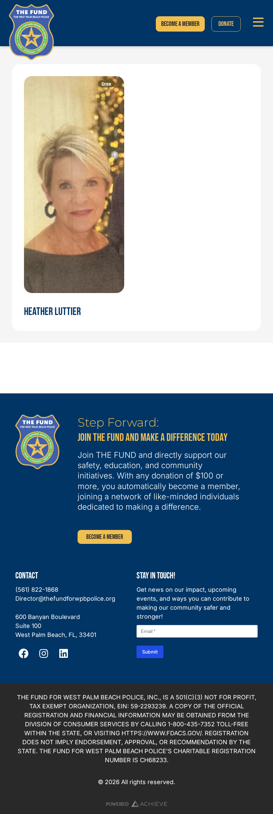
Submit (150, 652)
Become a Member (104, 537)
